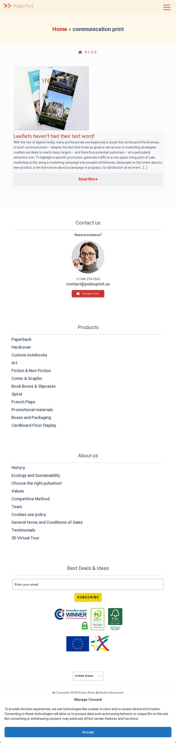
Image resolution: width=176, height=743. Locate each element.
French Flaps (23, 401)
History (18, 467)
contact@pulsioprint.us (88, 284)
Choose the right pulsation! (36, 483)
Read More (88, 179)
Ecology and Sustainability (35, 475)
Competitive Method (30, 498)
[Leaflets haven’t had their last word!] (51, 98)
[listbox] (88, 676)
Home (59, 29)
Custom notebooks (29, 355)
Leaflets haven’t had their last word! (54, 136)
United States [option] (84, 676)
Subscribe (88, 597)
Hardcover (21, 347)
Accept (88, 732)
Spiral (16, 394)
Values (17, 491)
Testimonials (23, 530)
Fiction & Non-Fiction (31, 370)
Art (14, 362)
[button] (166, 7)
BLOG (90, 52)
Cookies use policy (28, 514)
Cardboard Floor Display (33, 425)
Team (16, 506)
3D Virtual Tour (25, 537)
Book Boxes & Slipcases (33, 386)
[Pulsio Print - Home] (18, 6)
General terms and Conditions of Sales (47, 522)
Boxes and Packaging (31, 417)
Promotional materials (32, 409)
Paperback (21, 339)
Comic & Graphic (26, 378)
